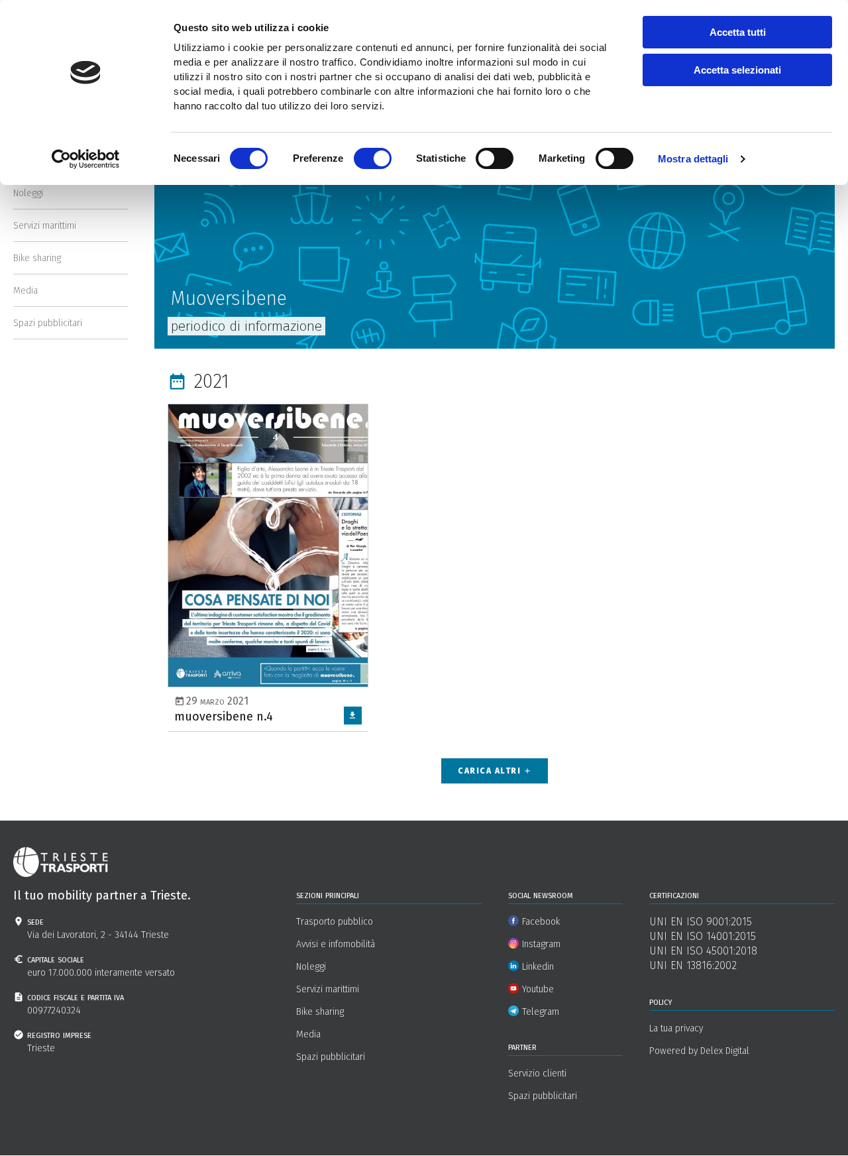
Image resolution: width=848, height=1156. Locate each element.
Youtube (538, 989)
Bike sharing (37, 258)
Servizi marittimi (44, 225)
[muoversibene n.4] (268, 567)
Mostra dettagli (693, 158)
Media (25, 290)
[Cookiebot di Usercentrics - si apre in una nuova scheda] (86, 159)
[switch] (373, 158)
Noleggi (28, 193)
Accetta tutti (738, 32)
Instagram (541, 944)
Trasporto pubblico (334, 921)
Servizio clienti (537, 1073)
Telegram (540, 1011)
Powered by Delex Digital (699, 1051)
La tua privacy (676, 1028)
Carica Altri (494, 771)
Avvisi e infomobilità (335, 944)
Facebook (541, 921)
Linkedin (538, 966)
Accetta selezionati (737, 70)
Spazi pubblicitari (47, 323)
